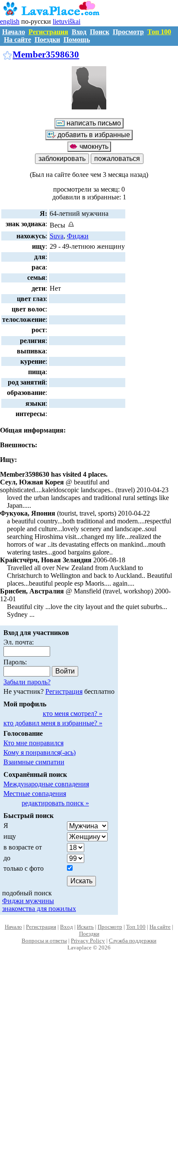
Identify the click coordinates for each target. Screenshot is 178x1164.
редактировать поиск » (55, 803)
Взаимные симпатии (33, 762)
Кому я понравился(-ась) (39, 752)
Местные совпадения (34, 793)
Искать (85, 927)
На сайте (17, 39)
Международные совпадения (46, 784)
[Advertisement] (89, 1067)
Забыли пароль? (27, 682)
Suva (57, 236)
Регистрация (48, 31)
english (9, 21)
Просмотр (128, 31)
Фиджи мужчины (28, 900)
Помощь (77, 39)
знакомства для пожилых (39, 908)
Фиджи (78, 236)
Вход (79, 31)
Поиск (99, 31)
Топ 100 (159, 31)
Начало (13, 31)
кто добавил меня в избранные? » (52, 723)
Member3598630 (46, 54)
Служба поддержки (132, 940)
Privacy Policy (88, 940)
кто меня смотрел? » (72, 713)
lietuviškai (66, 21)
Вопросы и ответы (44, 940)
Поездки (47, 39)
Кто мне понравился (33, 743)
